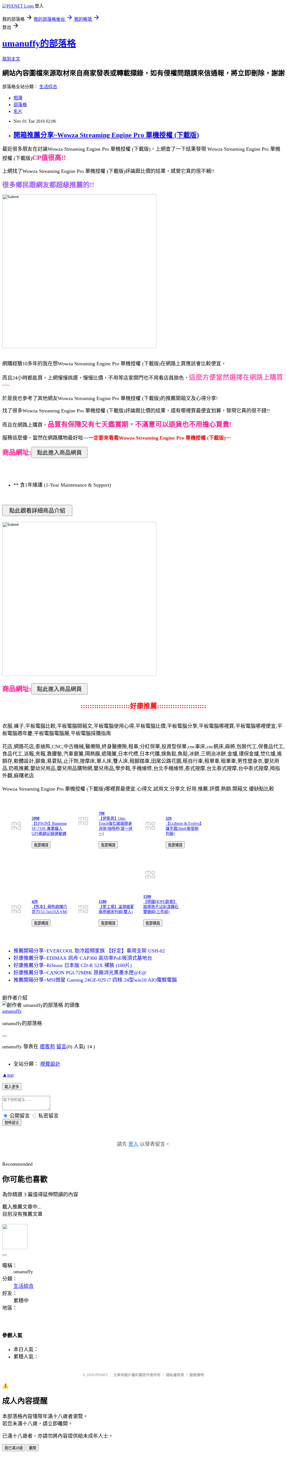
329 (169, 818)
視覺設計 (50, 1064)
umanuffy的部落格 (39, 43)
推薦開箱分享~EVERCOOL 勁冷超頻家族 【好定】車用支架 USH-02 (89, 951)
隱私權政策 (175, 1375)
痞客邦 (47, 1046)
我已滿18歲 (13, 1448)
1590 (147, 897)
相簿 (17, 98)
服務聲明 (196, 1375)
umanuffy (12, 1011)
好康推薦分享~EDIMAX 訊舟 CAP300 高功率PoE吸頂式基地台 (82, 958)
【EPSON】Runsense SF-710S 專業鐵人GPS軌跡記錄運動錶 (49, 828)
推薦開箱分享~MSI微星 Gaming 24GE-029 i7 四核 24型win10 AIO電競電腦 (95, 980)
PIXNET (101, 1375)
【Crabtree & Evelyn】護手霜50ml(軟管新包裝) (184, 828)
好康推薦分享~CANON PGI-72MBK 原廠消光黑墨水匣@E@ (80, 972)
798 (102, 813)
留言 (61, 1046)
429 (35, 902)
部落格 (20, 104)
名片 (17, 111)
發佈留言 (11, 1123)
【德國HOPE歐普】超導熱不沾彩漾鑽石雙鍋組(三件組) (161, 907)
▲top (8, 1075)
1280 (103, 902)
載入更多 (11, 1087)
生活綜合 (48, 86)
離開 (32, 1448)
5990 (36, 818)
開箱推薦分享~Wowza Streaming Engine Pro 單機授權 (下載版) (106, 135)
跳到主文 (11, 59)
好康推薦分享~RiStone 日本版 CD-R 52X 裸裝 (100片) (72, 965)
